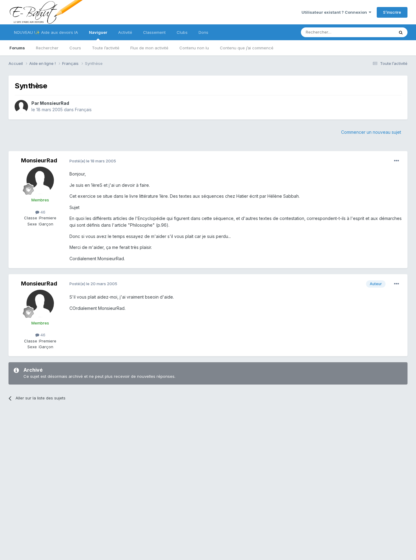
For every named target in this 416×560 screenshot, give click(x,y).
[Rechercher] (400, 32)
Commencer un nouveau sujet (371, 132)
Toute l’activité (105, 47)
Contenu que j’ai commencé (246, 47)
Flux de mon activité (149, 47)
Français (83, 109)
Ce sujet (378, 32)
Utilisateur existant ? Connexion (335, 12)
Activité (125, 32)
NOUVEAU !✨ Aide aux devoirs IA (46, 32)
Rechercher (47, 47)
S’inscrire (392, 12)
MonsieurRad (54, 103)
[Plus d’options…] (396, 161)
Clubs (182, 32)
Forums (17, 47)
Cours (75, 47)
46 (42, 212)
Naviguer (98, 32)
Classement (154, 32)
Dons (203, 32)
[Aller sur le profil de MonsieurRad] (21, 106)
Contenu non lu (194, 47)
